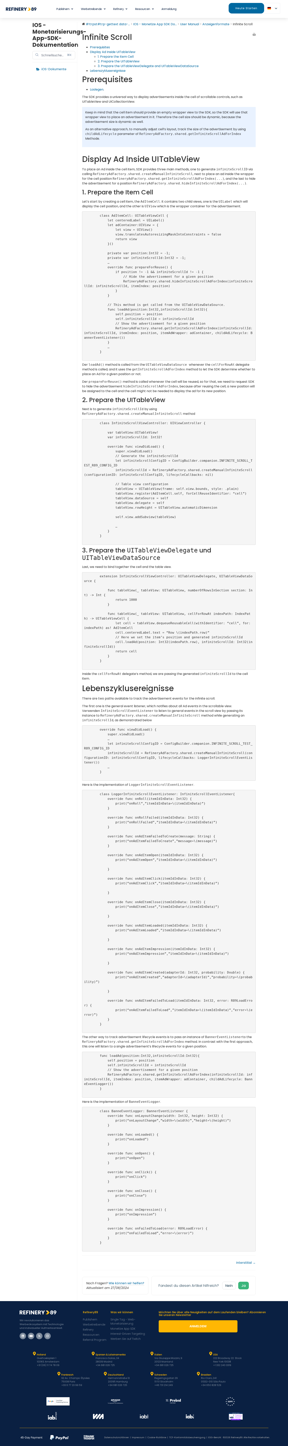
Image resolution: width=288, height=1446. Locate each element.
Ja (243, 1285)
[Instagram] (47, 1336)
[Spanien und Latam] (93, 1354)
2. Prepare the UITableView (118, 61)
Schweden (160, 1374)
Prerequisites (100, 47)
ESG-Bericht (214, 1437)
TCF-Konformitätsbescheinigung (187, 1437)
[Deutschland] (105, 1374)
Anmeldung (169, 9)
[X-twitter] (39, 1336)
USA (215, 1354)
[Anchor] (157, 192)
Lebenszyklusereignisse (108, 70)
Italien (158, 1354)
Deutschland (116, 1374)
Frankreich (67, 1374)
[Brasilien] (198, 1374)
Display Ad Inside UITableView (112, 52)
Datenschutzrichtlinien (116, 1437)
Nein (229, 1285)
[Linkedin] (23, 1336)
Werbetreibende (91, 9)
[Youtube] (31, 1336)
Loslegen (96, 89)
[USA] (211, 1354)
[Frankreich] (59, 1374)
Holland (41, 1354)
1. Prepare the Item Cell (116, 56)
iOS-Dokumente (54, 69)
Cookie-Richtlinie (156, 1437)
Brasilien (206, 1374)
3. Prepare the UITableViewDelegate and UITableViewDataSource (148, 66)
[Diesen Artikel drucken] (254, 34)
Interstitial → (246, 1262)
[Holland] (34, 1354)
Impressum (138, 1437)
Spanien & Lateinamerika (111, 1354)
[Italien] (152, 1354)
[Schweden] (152, 1374)
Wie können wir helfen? (126, 1283)
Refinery (118, 9)
